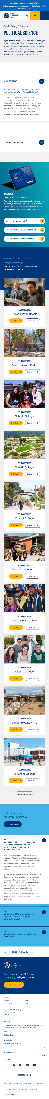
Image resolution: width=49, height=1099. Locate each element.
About (26, 1000)
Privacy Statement (10, 1089)
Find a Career (8, 1003)
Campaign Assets (29, 1006)
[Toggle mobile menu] (35, 15)
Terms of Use (23, 1089)
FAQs (26, 1003)
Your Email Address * (10, 1052)
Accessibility (34, 1089)
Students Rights (9, 1094)
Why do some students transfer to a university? (20, 934)
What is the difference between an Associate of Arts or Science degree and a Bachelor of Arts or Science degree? (19, 844)
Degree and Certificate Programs (14, 1010)
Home (6, 952)
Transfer (6, 1006)
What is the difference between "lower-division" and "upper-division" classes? (18, 915)
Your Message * (8, 1041)
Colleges (6, 1000)
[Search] (44, 15)
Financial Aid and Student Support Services (14, 1013)
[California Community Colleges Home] (11, 15)
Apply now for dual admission (29, 3)
